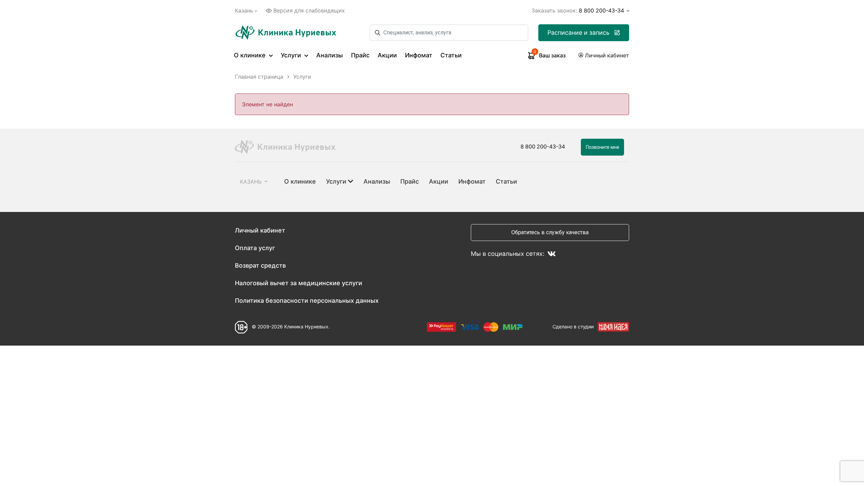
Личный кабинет (260, 230)
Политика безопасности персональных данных (307, 300)
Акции (387, 55)
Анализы (329, 55)
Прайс (360, 55)
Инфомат (418, 55)
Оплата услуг (255, 247)
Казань (244, 10)
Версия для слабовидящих (309, 10)
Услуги (292, 55)
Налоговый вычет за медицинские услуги (298, 283)
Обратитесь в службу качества (550, 232)
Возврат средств (260, 265)
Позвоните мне (602, 147)
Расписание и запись (578, 32)
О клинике (250, 55)
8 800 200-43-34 (542, 146)
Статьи (451, 55)
